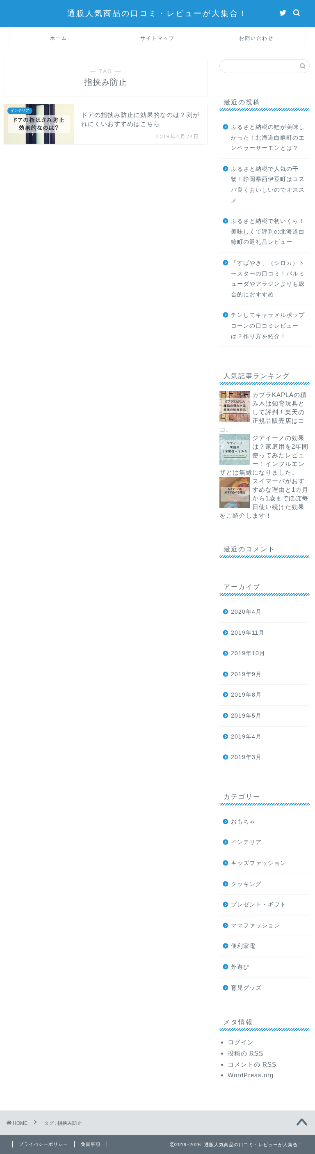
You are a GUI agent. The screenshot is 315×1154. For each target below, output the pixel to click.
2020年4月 (246, 612)
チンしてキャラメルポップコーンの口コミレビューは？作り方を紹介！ (268, 325)
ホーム (58, 38)
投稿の (245, 1053)
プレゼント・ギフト (258, 905)
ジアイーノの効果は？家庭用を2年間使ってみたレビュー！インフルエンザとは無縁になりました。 (263, 455)
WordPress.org (251, 1074)
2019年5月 (246, 716)
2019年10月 (248, 653)
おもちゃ (243, 822)
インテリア (246, 842)
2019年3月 (246, 757)
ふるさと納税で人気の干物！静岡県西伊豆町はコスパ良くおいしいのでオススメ (268, 185)
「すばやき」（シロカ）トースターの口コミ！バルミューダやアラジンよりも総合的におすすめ (268, 279)
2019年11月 (248, 633)
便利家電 (243, 946)
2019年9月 (246, 674)
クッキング (246, 884)
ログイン (241, 1042)
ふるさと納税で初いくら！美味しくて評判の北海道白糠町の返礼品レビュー (268, 231)
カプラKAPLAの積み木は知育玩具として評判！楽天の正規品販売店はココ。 (263, 412)
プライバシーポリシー (43, 1144)
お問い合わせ (256, 38)
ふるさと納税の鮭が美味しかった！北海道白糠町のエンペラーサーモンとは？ (268, 137)
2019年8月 (246, 695)
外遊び (240, 967)
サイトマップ (157, 38)
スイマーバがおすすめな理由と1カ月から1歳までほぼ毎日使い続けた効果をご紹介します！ (263, 498)
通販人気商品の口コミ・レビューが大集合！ (157, 13)
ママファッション (255, 925)
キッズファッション (258, 863)
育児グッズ (246, 988)
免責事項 (90, 1144)
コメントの (252, 1064)
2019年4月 (246, 737)
